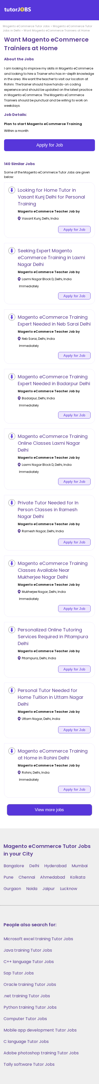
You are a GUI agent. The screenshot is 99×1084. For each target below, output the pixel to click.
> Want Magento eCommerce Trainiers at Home (55, 30)
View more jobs (49, 809)
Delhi (34, 866)
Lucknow (68, 889)
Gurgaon (12, 889)
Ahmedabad (52, 877)
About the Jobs (19, 59)
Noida (31, 889)
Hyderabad (55, 866)
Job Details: (15, 114)
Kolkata (77, 877)
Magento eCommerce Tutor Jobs (26, 26)
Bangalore (14, 866)
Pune (8, 877)
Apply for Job (49, 145)
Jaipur (48, 889)
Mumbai (80, 866)
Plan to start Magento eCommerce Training (43, 123)
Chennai (27, 877)
